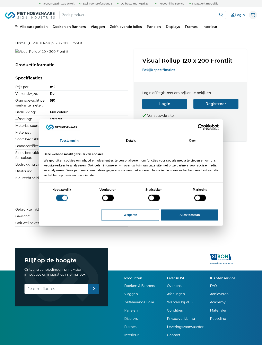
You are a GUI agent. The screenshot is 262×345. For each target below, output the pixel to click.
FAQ (213, 286)
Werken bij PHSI (180, 302)
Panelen (154, 27)
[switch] (108, 198)
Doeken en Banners (69, 27)
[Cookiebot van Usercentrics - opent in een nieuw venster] (201, 127)
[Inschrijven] (93, 289)
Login (165, 104)
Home (20, 43)
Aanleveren (219, 294)
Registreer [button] (216, 104)
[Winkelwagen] (253, 15)
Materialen (218, 310)
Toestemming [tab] (69, 140)
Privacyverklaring (181, 319)
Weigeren (130, 215)
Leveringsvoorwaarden (185, 327)
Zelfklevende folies (126, 27)
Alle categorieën (33, 27)
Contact (173, 335)
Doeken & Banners (139, 286)
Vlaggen (98, 27)
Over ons (174, 286)
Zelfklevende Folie (139, 302)
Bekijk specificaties (158, 70)
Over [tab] (192, 140)
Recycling (218, 319)
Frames (191, 27)
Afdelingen (176, 294)
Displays (173, 27)
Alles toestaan (190, 215)
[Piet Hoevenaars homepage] (30, 16)
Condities (175, 310)
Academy (218, 302)
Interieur (209, 27)
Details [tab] (131, 140)
